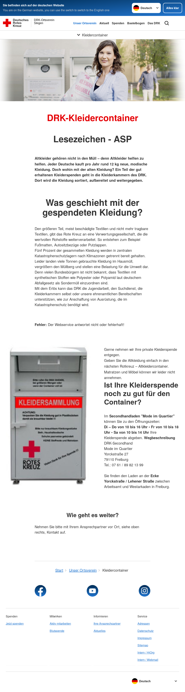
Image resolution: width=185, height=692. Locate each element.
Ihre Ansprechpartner (107, 623)
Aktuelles (100, 631)
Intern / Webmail (147, 660)
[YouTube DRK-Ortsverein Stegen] (92, 591)
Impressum (144, 638)
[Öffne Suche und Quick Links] (167, 23)
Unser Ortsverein (84, 23)
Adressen (143, 623)
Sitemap (142, 645)
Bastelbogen (136, 23)
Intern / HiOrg (145, 652)
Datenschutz (145, 631)
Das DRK (154, 23)
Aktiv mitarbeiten (60, 623)
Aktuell (104, 23)
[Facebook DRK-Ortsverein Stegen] (40, 591)
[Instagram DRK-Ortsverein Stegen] (144, 591)
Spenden (118, 23)
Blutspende (57, 631)
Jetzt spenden (15, 623)
